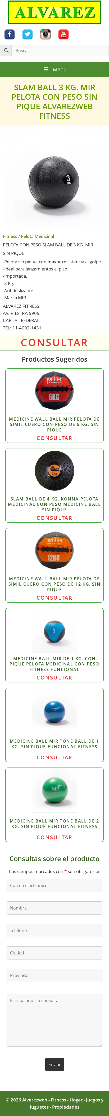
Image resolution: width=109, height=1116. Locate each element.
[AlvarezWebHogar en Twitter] (27, 34)
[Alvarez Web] (54, 12)
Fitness (10, 236)
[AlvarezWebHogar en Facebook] (9, 34)
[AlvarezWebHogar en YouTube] (63, 34)
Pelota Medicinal (37, 236)
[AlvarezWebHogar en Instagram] (45, 34)
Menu (60, 69)
